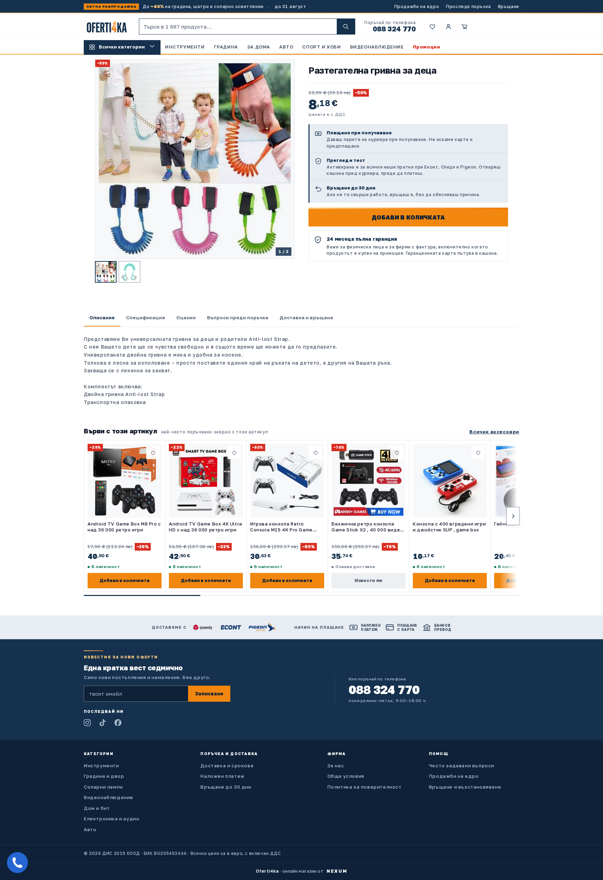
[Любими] (432, 26)
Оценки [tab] (186, 317)
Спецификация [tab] (145, 317)
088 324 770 (394, 28)
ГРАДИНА (226, 47)
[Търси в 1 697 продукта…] (346, 26)
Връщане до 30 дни (225, 787)
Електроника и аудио (111, 818)
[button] (464, 26)
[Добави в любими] (152, 452)
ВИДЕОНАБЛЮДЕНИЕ (377, 47)
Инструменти (101, 765)
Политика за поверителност (364, 787)
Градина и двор (104, 776)
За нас (335, 765)
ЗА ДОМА (258, 47)
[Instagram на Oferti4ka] (87, 723)
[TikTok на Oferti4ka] (103, 723)
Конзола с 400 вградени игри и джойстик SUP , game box (449, 526)
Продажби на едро (416, 6)
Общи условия (345, 776)
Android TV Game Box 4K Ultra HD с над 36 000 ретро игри (205, 526)
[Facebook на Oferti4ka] (118, 723)
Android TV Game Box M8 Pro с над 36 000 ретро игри (124, 526)
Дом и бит (97, 808)
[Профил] (448, 26)
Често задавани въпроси (461, 765)
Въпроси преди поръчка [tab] (237, 317)
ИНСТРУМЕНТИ (185, 47)
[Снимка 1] (106, 272)
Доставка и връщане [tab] (306, 317)
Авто (90, 829)
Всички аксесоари (494, 431)
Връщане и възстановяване (465, 787)
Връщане (508, 6)
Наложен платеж (222, 776)
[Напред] (513, 516)
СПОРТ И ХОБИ (321, 47)
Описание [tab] (102, 317)
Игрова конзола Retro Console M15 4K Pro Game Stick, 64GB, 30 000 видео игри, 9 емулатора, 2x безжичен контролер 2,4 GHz (286, 527)
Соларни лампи (103, 787)
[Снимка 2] (129, 272)
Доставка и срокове (227, 765)
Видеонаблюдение (108, 797)
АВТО (286, 47)
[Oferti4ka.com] (107, 26)
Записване (209, 693)
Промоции (426, 47)
